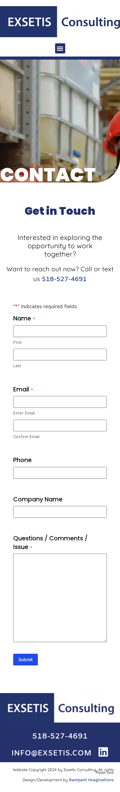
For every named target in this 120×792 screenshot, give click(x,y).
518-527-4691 (64, 279)
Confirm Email (26, 436)
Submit (25, 659)
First (17, 342)
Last (17, 365)
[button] (60, 48)
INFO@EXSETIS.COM (51, 753)
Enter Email (24, 412)
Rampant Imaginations (91, 780)
